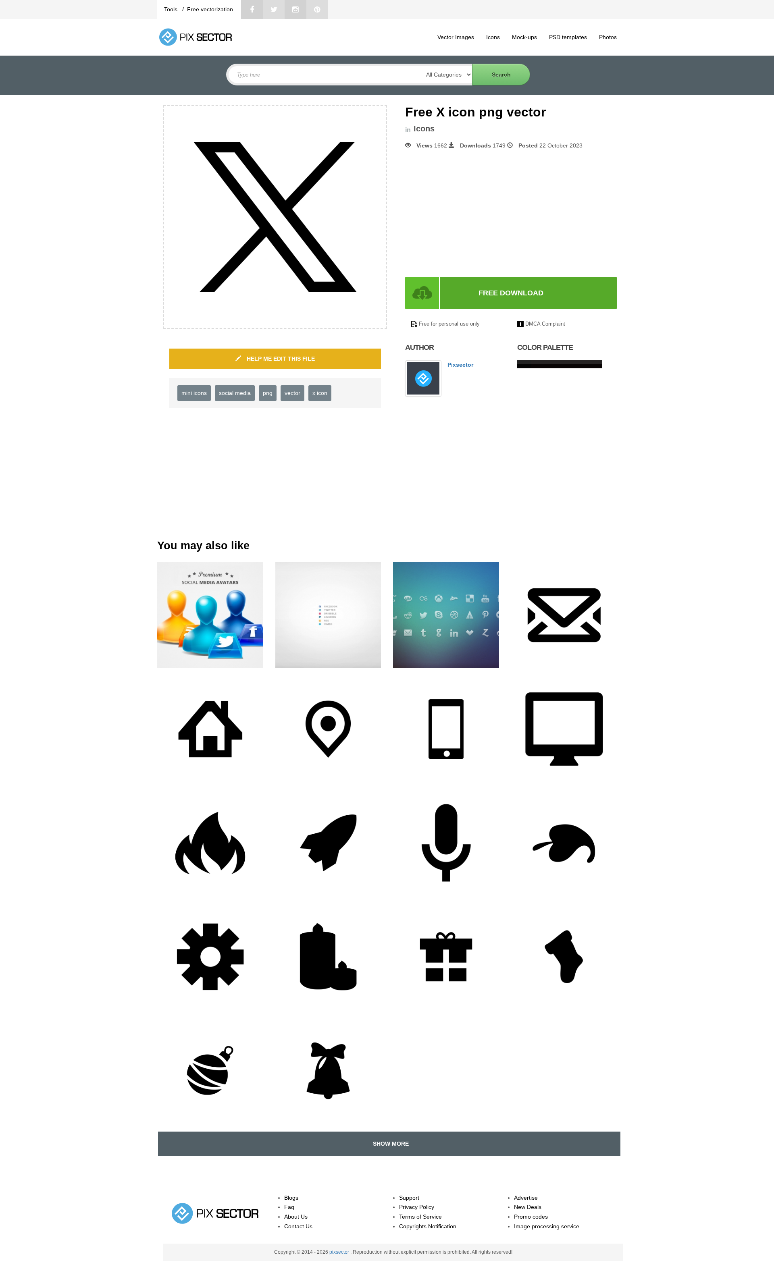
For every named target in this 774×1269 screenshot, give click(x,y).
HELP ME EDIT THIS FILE (280, 358)
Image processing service (546, 1226)
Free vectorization (210, 9)
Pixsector (460, 364)
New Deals (527, 1207)
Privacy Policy (416, 1207)
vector (292, 393)
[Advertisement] (473, 213)
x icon (319, 393)
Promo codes (531, 1216)
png (268, 393)
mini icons (194, 393)
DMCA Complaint (545, 324)
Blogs (291, 1197)
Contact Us (298, 1226)
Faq (289, 1207)
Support (409, 1197)
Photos (608, 37)
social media (235, 393)
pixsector (339, 1252)
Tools (171, 9)
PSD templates (568, 37)
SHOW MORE (389, 1143)
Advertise (526, 1197)
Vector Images (455, 37)
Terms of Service (420, 1216)
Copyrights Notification (427, 1226)
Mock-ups (524, 37)
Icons (493, 37)
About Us (296, 1216)
